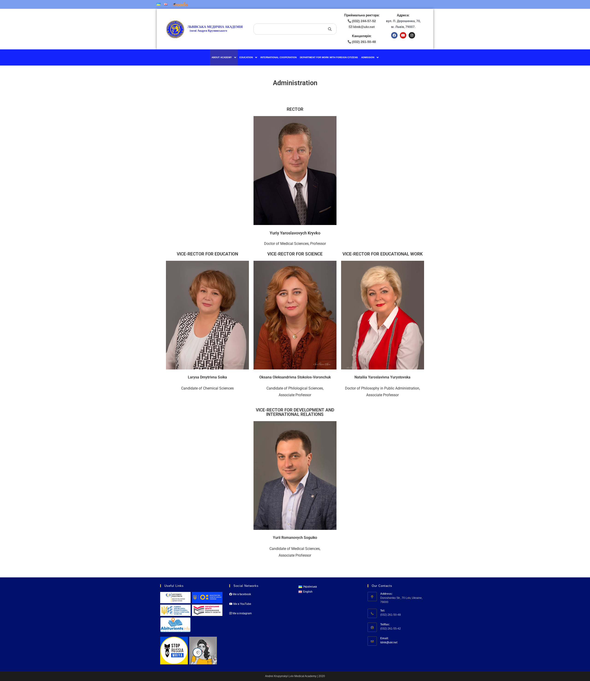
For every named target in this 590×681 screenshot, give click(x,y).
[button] (224, 57)
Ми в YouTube (242, 604)
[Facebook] (394, 35)
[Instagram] (412, 35)
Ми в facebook (241, 594)
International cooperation (278, 57)
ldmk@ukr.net (388, 642)
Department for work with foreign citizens (329, 57)
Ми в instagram (242, 613)
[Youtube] (403, 35)
